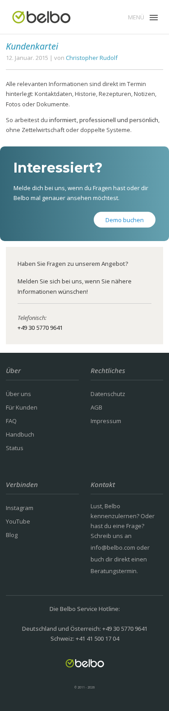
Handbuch (20, 434)
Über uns (18, 394)
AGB (96, 407)
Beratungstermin (114, 571)
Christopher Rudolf (92, 58)
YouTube (18, 521)
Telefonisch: (32, 318)
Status (14, 448)
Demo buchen (124, 220)
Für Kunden (21, 407)
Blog (12, 535)
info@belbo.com (113, 547)
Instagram (19, 508)
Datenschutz (108, 394)
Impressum (106, 421)
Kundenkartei (32, 46)
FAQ (11, 421)
